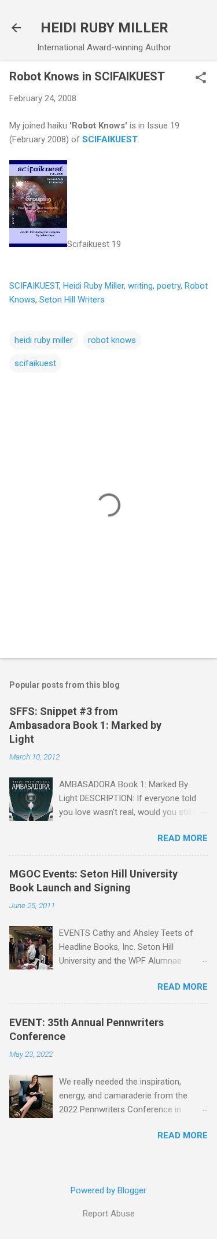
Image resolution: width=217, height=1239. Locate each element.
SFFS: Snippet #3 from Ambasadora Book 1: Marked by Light (85, 725)
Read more (182, 838)
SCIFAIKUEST (110, 139)
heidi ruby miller (43, 340)
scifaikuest (35, 363)
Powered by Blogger (108, 1190)
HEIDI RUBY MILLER (104, 28)
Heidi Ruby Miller (93, 286)
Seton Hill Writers (72, 299)
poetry (169, 286)
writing (140, 286)
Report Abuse (109, 1213)
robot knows (112, 340)
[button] (201, 79)
